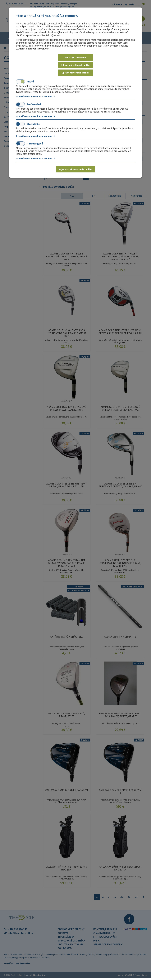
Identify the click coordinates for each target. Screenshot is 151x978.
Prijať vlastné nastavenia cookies (75, 169)
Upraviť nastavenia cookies (75, 72)
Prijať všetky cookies (75, 57)
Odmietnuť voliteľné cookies (75, 65)
